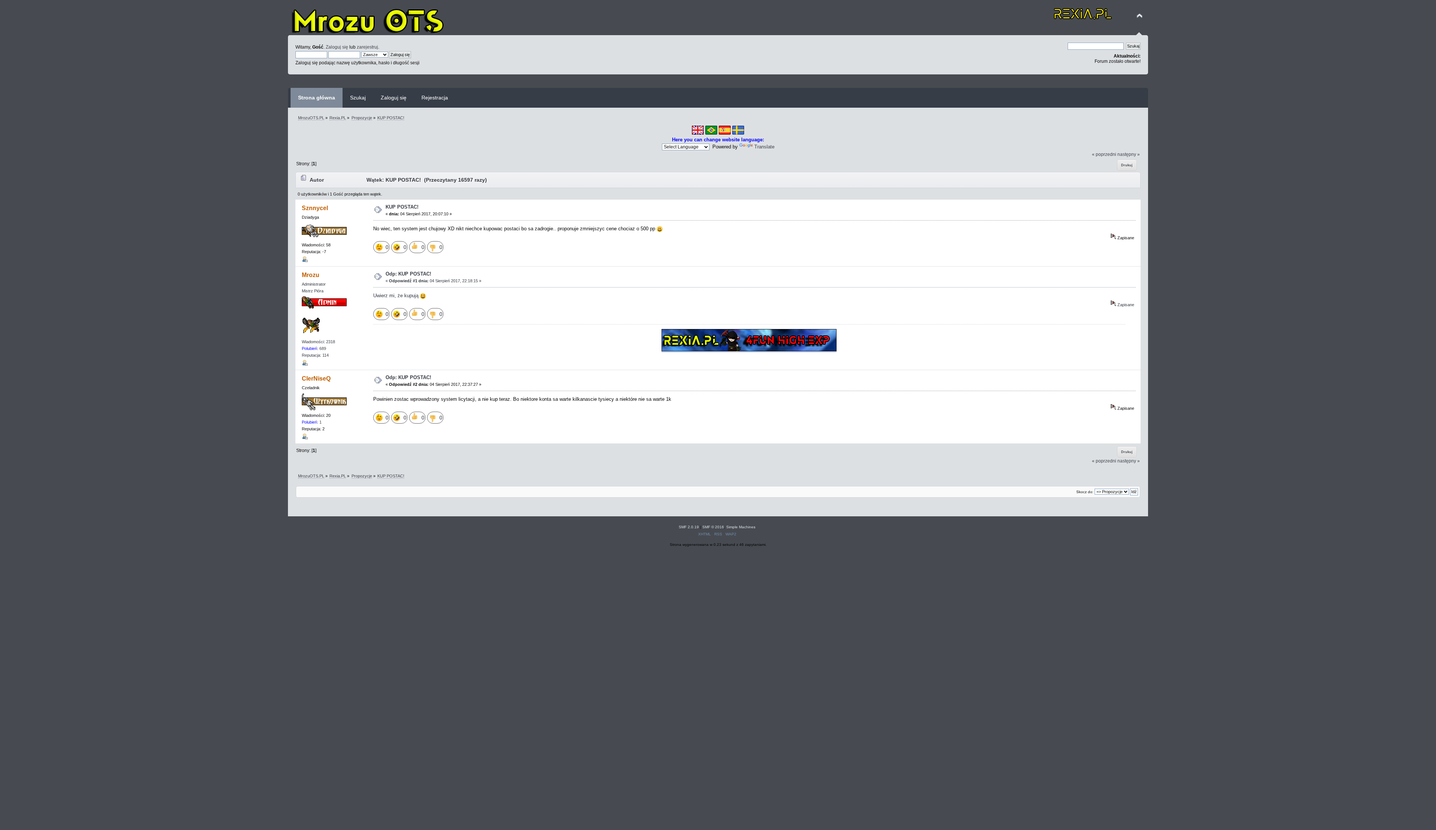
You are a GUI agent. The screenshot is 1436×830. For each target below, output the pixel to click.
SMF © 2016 (713, 527)
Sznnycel (315, 208)
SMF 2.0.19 (689, 527)
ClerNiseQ (316, 378)
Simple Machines (740, 527)
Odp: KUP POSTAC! (408, 274)
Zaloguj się (337, 46)
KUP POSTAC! (402, 207)
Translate (764, 147)
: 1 (312, 422)
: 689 (314, 348)
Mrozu (310, 275)
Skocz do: (1084, 492)
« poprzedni (1104, 154)
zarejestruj (367, 46)
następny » (1128, 154)
